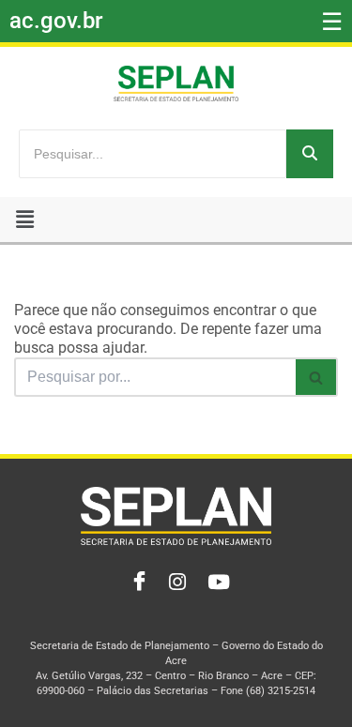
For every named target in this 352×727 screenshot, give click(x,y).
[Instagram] (176, 582)
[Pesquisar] (309, 153)
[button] (25, 219)
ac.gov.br (55, 21)
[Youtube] (218, 582)
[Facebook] (135, 582)
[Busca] (317, 377)
